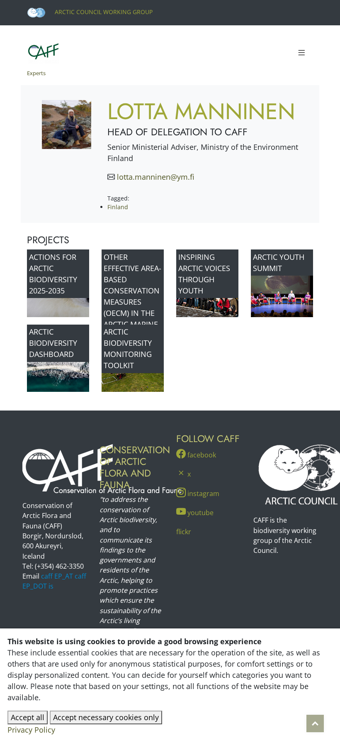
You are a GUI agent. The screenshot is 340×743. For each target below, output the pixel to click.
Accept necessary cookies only (106, 717)
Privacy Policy (31, 730)
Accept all (27, 717)
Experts (36, 73)
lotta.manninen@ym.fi (155, 177)
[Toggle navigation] (301, 53)
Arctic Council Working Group (103, 12)
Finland (117, 207)
